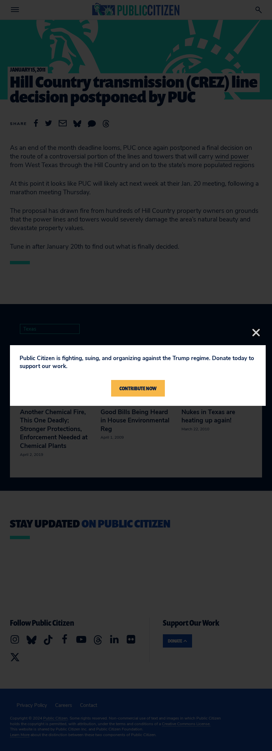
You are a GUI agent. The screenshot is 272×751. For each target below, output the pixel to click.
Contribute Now (138, 388)
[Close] (256, 333)
